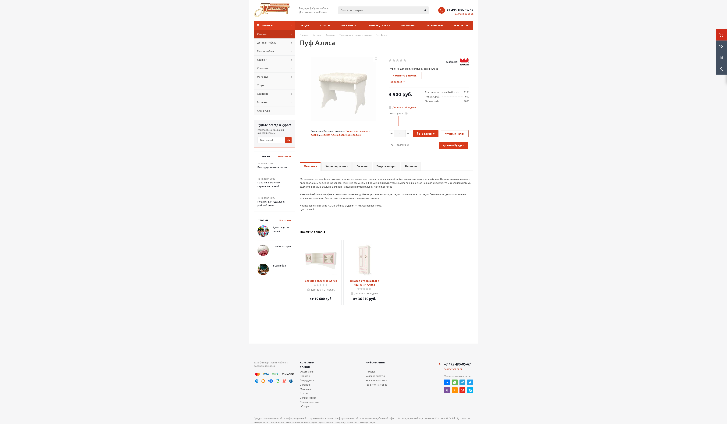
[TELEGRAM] (462, 382)
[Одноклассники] (455, 390)
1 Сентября (279, 265)
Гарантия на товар (376, 384)
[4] (401, 60)
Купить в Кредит (453, 145)
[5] (405, 60)
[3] (397, 60)
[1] (390, 60)
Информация (375, 362)
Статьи (304, 393)
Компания (307, 362)
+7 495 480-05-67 (459, 10)
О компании (434, 25)
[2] (394, 60)
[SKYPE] (470, 390)
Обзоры (305, 406)
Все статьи (285, 220)
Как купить (348, 25)
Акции (305, 25)
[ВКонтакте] (447, 382)
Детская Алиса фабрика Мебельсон (341, 134)
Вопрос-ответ (308, 397)
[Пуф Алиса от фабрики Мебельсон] (343, 88)
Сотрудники (307, 380)
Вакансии (305, 384)
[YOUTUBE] (462, 390)
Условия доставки (376, 380)
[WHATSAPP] (455, 382)
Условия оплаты (375, 376)
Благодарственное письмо (272, 167)
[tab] (397, 82)
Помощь (306, 367)
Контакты (461, 25)
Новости (305, 376)
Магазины (408, 25)
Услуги (325, 25)
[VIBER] (447, 390)
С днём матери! (282, 246)
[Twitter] (470, 382)
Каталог (267, 25)
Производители (378, 25)
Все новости (285, 156)
